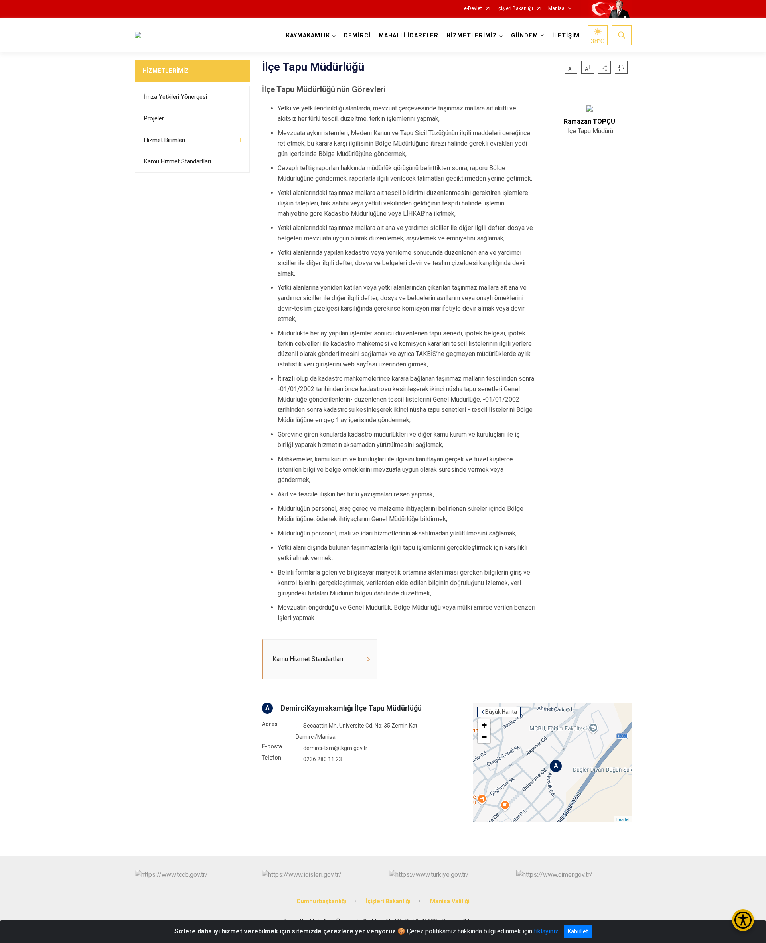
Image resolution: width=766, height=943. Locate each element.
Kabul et (578, 931)
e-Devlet (473, 8)
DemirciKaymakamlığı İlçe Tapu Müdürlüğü (351, 708)
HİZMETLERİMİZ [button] (471, 35)
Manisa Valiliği (450, 901)
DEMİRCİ (357, 35)
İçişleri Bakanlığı (515, 8)
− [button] (484, 737)
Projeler (154, 118)
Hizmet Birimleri (164, 140)
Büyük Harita (501, 712)
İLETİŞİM (566, 35)
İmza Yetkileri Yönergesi (175, 96)
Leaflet (623, 819)
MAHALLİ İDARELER (408, 35)
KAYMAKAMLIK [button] (308, 35)
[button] (604, 67)
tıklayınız (546, 931)
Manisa (556, 8)
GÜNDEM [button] (524, 35)
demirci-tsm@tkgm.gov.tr (335, 748)
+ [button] (484, 725)
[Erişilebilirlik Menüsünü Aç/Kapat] (743, 920)
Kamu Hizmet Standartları (177, 161)
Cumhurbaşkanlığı (321, 901)
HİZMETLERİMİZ (165, 70)
